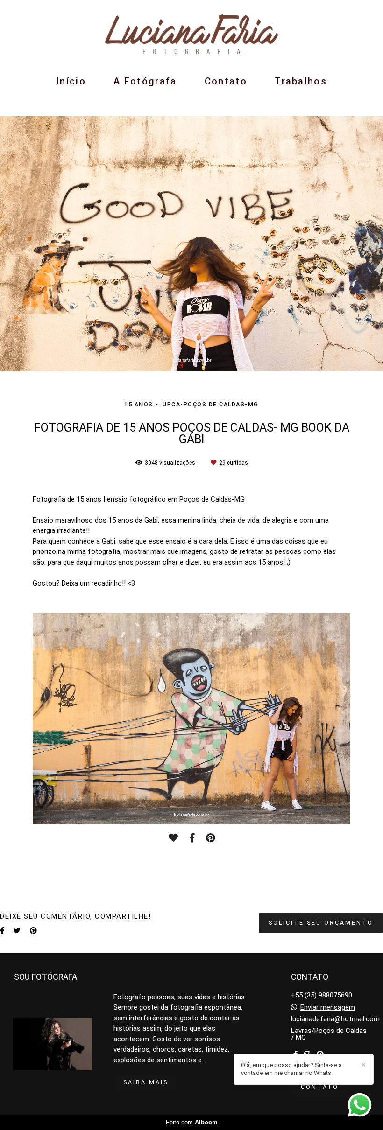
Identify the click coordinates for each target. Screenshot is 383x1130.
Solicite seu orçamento (321, 922)
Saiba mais (145, 1082)
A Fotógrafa (145, 81)
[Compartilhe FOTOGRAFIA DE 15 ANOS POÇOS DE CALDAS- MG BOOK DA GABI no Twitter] (17, 931)
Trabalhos (301, 81)
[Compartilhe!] (192, 838)
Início (71, 81)
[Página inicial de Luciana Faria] (191, 35)
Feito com (192, 1122)
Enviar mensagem (327, 1007)
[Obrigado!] (173, 838)
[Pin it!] (210, 838)
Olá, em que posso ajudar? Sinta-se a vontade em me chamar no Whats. (291, 1068)
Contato (226, 81)
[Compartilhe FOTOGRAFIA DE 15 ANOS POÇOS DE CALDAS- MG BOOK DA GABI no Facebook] (2, 931)
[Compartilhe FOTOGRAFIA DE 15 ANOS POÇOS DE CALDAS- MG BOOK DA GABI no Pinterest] (33, 931)
